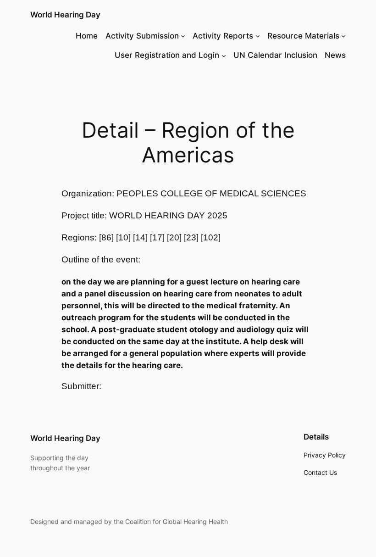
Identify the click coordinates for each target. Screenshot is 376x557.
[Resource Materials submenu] (343, 35)
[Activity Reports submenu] (257, 35)
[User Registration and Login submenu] (223, 55)
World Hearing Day (65, 14)
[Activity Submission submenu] (183, 35)
